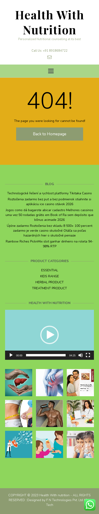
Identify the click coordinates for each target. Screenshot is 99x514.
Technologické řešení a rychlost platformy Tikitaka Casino (49, 193)
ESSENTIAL (49, 270)
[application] (49, 335)
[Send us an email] (49, 57)
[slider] (46, 355)
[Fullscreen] (88, 355)
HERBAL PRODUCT (49, 282)
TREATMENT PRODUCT (49, 288)
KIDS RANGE (49, 276)
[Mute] (80, 355)
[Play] (11, 355)
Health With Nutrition (49, 22)
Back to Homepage (49, 134)
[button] (49, 335)
